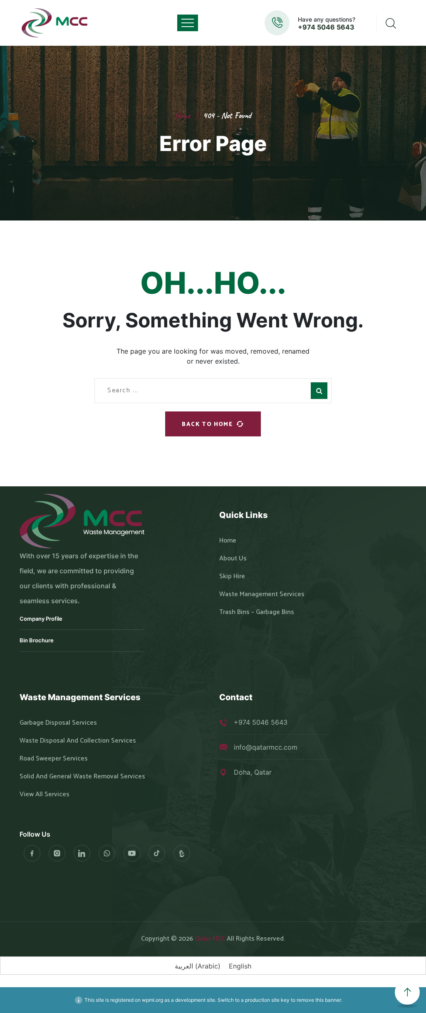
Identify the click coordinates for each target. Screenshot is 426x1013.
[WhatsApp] (107, 853)
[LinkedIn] (82, 853)
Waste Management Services (262, 594)
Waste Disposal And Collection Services (78, 741)
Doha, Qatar (253, 772)
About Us (233, 558)
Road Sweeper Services (54, 758)
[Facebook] (32, 853)
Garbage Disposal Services (58, 723)
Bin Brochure (37, 640)
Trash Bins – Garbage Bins (256, 612)
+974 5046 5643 (326, 27)
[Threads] (181, 853)
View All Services (44, 794)
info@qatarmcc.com (265, 747)
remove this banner (319, 1000)
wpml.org (152, 1000)
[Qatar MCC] (55, 22)
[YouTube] (132, 853)
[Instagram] (57, 853)
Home (182, 115)
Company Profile (41, 618)
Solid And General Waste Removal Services (82, 776)
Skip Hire (232, 576)
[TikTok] (157, 853)
